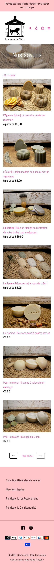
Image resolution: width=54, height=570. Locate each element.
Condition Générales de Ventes (23, 480)
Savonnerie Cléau (25, 555)
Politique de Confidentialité (21, 508)
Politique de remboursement (22, 498)
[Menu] (49, 28)
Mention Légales (15, 489)
